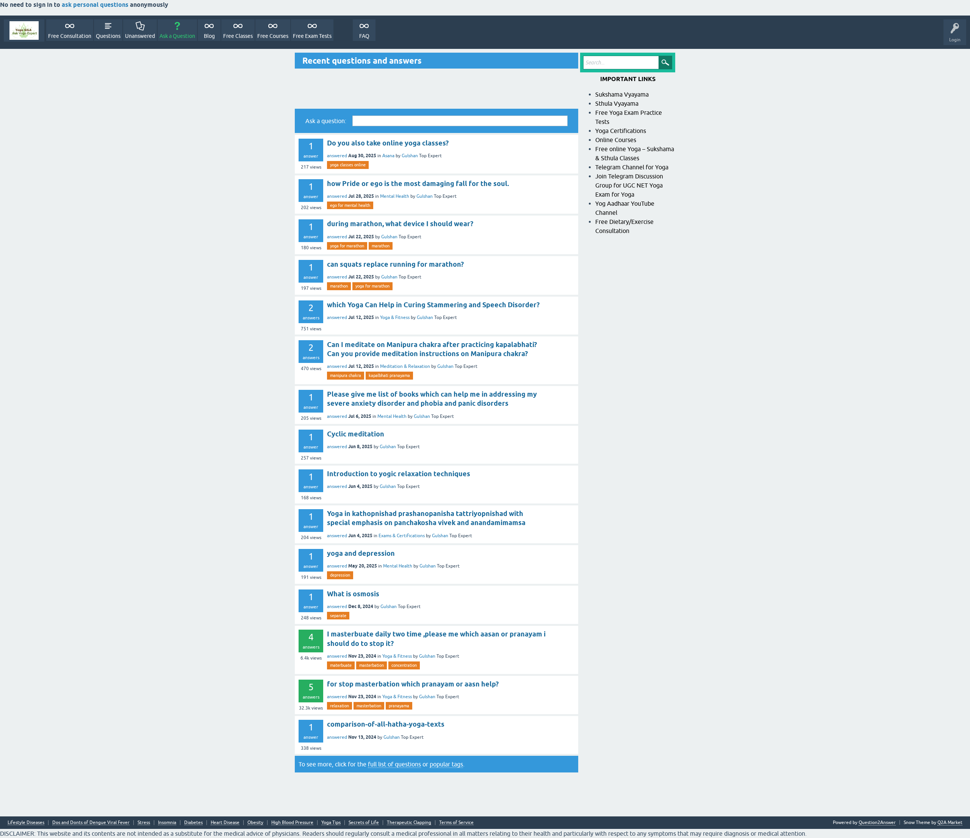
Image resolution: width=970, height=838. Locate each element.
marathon (381, 246)
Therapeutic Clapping (409, 822)
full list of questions (394, 764)
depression (340, 575)
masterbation (371, 665)
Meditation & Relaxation (405, 366)
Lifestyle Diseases (26, 822)
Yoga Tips (331, 822)
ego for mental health (350, 205)
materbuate (341, 665)
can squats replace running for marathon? (395, 264)
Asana (388, 155)
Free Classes (238, 36)
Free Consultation (69, 36)
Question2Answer (877, 822)
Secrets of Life (364, 822)
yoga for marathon (347, 246)
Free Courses (272, 36)
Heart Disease (225, 822)
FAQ (364, 36)
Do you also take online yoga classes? (388, 143)
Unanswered (140, 36)
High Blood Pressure (292, 822)
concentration (404, 665)
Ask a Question (177, 36)
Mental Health (394, 196)
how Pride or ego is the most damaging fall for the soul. (418, 184)
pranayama (399, 706)
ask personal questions (96, 4)
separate (338, 615)
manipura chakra (345, 375)
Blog (209, 36)
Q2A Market (949, 822)
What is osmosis (353, 594)
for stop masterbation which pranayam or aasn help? (413, 684)
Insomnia (167, 822)
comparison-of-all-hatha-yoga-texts (385, 724)
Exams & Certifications (402, 535)
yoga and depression (361, 553)
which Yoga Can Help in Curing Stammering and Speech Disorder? (433, 305)
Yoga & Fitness (395, 317)
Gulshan (410, 155)
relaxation (339, 706)
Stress (144, 822)
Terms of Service (456, 822)
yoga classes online (348, 165)
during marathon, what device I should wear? (400, 224)
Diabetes (193, 822)
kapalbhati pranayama (389, 375)
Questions (108, 36)
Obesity (255, 822)
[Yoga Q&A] (24, 30)
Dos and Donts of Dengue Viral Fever (91, 822)
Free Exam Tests (312, 36)
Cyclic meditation (355, 434)
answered (337, 155)
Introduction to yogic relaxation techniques (398, 474)
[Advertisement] (436, 89)
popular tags (446, 764)
